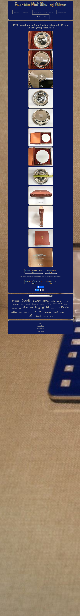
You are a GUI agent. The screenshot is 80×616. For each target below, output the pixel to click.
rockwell (66, 301)
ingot (55, 312)
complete (16, 304)
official (20, 312)
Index (40, 323)
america (42, 304)
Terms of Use (41, 331)
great (62, 312)
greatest (27, 304)
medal (16, 300)
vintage (66, 304)
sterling (35, 307)
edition (14, 312)
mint (31, 315)
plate (25, 307)
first (22, 304)
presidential (57, 304)
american (68, 312)
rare (32, 312)
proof (46, 300)
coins (26, 312)
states (54, 308)
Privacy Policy (40, 328)
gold (45, 307)
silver (39, 311)
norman (46, 316)
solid (53, 301)
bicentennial (14, 308)
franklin (26, 300)
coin (59, 301)
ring (20, 308)
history (48, 304)
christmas (35, 304)
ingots (39, 316)
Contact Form (41, 326)
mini (51, 316)
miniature (48, 312)
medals (37, 300)
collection (64, 307)
